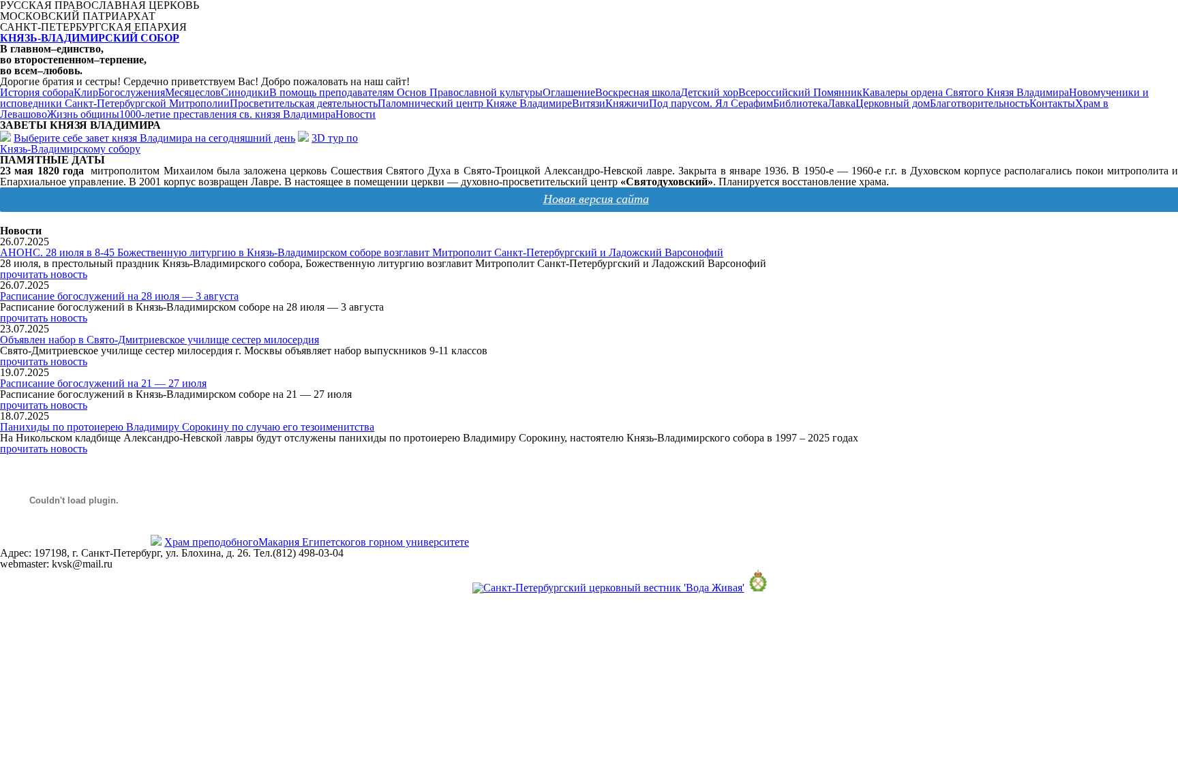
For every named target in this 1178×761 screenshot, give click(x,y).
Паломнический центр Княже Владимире (475, 103)
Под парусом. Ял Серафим (711, 103)
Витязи (588, 103)
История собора (37, 92)
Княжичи (627, 103)
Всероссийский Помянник (800, 92)
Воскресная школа (637, 92)
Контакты (1052, 103)
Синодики (245, 92)
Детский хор (709, 92)
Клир (86, 92)
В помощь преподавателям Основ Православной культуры (406, 92)
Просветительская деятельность (304, 103)
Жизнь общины (83, 114)
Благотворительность (979, 103)
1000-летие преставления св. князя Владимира (227, 114)
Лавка (842, 103)
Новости (355, 114)
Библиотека (800, 103)
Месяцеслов (193, 92)
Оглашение (569, 92)
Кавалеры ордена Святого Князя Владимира (965, 92)
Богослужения (131, 92)
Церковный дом (893, 103)
